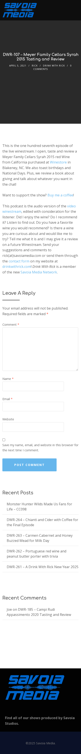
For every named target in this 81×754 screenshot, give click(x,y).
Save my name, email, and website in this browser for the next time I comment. (40, 447)
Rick (35, 65)
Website (8, 419)
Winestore (58, 162)
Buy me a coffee (60, 195)
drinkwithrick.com (16, 266)
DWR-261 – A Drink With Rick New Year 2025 (42, 566)
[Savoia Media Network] (19, 10)
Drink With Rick (54, 65)
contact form (19, 261)
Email (7, 399)
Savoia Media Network (39, 272)
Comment (10, 324)
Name (8, 379)
